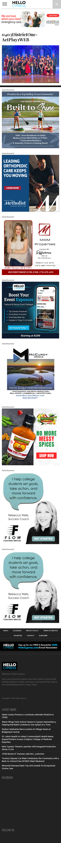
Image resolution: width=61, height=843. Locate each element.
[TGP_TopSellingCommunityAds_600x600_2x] (30, 148)
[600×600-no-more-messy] (30, 465)
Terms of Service (50, 630)
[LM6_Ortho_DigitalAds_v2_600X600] (30, 211)
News (5, 630)
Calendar (17, 630)
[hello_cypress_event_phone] (30, 338)
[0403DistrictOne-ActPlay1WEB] (30, 82)
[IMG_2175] (30, 401)
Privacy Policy (32, 630)
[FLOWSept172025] (30, 543)
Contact (30, 635)
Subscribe (43, 635)
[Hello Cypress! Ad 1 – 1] (30, 274)
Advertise (18, 635)
